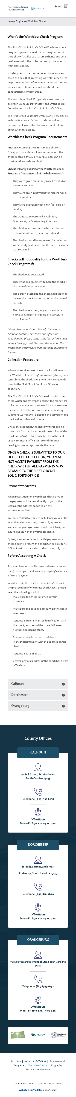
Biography (56, 1065)
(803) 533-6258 (45, 799)
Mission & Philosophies (38, 1070)
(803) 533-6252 (45, 986)
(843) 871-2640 (45, 894)
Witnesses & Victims (35, 1061)
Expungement (57, 1061)
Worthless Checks (37, 1065)
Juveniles (16, 1061)
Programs (19, 1065)
